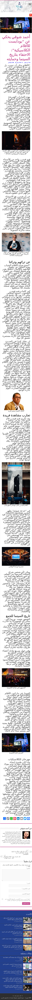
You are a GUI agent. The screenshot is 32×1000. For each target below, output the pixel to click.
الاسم (28, 883)
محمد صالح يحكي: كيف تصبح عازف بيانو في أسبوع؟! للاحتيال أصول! (12, 986)
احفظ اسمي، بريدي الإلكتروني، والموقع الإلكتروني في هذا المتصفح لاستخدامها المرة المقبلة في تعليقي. (17, 899)
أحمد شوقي (26, 62)
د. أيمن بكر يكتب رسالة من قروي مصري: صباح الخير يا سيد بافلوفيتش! (20, 852)
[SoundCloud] (15, 996)
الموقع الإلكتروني (26, 893)
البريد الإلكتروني (26, 888)
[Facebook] (22, 996)
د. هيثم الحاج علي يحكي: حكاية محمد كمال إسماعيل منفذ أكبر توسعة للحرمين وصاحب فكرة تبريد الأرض (12, 979)
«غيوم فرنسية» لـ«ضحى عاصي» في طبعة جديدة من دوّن (12, 964)
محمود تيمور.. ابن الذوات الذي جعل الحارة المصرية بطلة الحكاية (12, 918)
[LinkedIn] (19, 996)
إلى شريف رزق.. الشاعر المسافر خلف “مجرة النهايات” (12, 857)
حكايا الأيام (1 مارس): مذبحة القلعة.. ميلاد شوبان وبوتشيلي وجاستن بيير (12, 971)
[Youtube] (17, 996)
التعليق (28, 868)
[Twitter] (20, 996)
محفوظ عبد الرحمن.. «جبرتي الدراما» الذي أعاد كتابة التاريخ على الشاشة (12, 946)
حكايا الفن (10, 62)
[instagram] (13, 996)
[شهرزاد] (16, 6)
